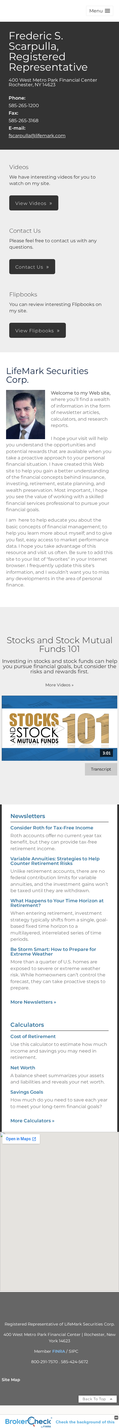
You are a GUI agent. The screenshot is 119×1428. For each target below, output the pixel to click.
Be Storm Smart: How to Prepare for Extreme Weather (53, 952)
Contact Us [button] (29, 267)
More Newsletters (33, 1002)
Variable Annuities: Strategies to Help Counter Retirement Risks (55, 861)
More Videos (59, 685)
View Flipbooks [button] (34, 330)
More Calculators (32, 1120)
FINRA (58, 1351)
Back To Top (95, 1399)
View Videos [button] (31, 203)
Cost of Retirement (33, 1036)
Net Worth (22, 1067)
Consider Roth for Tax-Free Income (51, 828)
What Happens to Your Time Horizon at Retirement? (57, 903)
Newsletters (27, 816)
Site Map (11, 1379)
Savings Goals (26, 1092)
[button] (99, 11)
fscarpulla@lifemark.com (37, 135)
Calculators (27, 1024)
